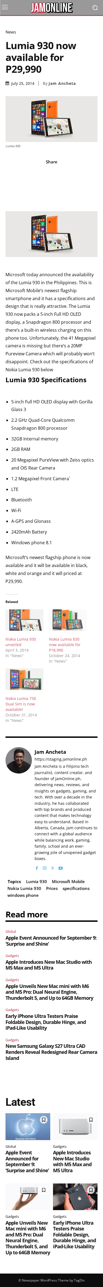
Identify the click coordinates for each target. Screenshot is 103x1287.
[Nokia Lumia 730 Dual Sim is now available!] (24, 679)
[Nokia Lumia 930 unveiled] (24, 620)
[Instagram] (45, 867)
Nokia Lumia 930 (24, 888)
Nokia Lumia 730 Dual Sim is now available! (20, 704)
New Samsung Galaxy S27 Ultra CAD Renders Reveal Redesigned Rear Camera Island (51, 1052)
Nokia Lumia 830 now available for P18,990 (64, 644)
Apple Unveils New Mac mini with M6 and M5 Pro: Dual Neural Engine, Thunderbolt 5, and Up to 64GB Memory (49, 992)
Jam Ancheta (62, 83)
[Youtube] (61, 867)
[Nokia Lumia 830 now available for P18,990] (68, 620)
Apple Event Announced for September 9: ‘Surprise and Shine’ (50, 940)
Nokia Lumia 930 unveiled (20, 641)
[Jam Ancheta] (18, 809)
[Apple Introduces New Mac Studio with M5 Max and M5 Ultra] (75, 1126)
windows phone (23, 895)
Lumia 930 (36, 881)
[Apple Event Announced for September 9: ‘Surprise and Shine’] (27, 1126)
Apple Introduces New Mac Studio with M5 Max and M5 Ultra (48, 965)
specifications (76, 888)
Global (10, 931)
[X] (53, 867)
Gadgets (12, 955)
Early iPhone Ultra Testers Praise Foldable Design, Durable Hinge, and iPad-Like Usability (45, 1022)
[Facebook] (37, 867)
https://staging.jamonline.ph (61, 759)
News (10, 32)
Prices (52, 888)
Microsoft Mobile (68, 881)
